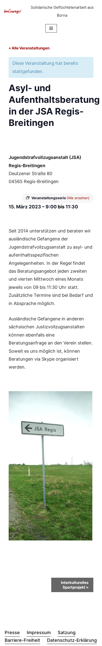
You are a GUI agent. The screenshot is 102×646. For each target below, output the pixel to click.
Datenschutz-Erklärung (72, 640)
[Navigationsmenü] (51, 28)
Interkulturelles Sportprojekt (74, 585)
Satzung (67, 632)
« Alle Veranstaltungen (29, 48)
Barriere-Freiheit (22, 640)
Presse (12, 632)
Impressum (39, 632)
